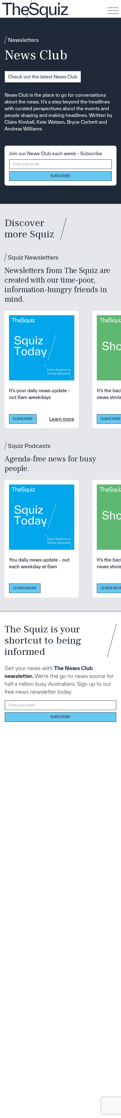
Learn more (61, 418)
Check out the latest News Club (42, 76)
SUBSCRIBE (23, 419)
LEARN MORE (25, 588)
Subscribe (60, 176)
